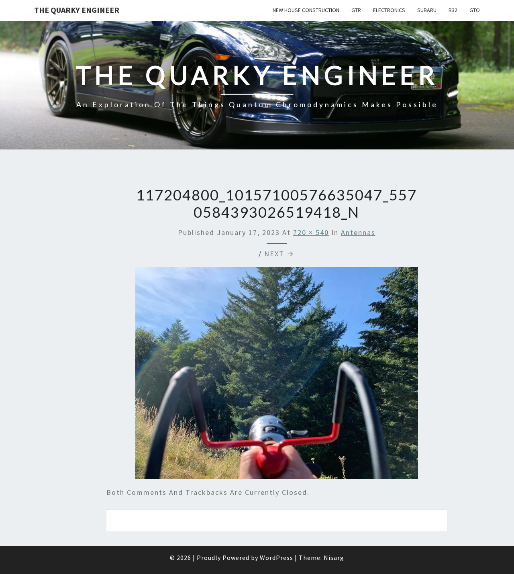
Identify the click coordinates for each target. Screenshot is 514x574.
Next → (279, 253)
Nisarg (334, 558)
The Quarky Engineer (76, 10)
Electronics (389, 10)
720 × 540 (311, 232)
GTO (474, 10)
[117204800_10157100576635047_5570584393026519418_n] (276, 376)
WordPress (276, 558)
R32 (453, 10)
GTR (356, 10)
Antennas (358, 232)
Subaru (426, 10)
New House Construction (306, 10)
